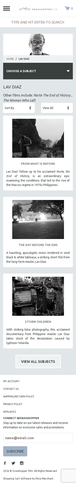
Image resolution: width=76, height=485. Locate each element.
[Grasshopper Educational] (38, 8)
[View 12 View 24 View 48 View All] (57, 108)
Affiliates (9, 411)
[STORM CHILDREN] (38, 298)
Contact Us (11, 388)
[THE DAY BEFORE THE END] (38, 221)
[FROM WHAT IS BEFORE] (38, 140)
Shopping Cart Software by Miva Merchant (28, 478)
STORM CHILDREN (38, 321)
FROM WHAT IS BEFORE (38, 163)
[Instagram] (21, 463)
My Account (11, 381)
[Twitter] (13, 463)
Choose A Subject (21, 71)
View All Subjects (38, 361)
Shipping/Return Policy (18, 396)
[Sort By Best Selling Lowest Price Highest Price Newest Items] (19, 108)
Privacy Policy (12, 404)
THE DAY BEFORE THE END (38, 245)
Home (10, 58)
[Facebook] (5, 463)
